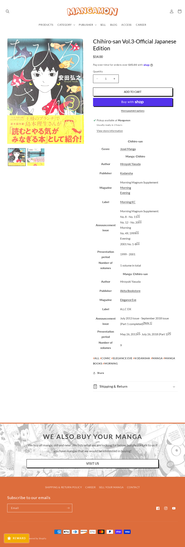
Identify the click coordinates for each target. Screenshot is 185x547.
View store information (110, 130)
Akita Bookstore (130, 290)
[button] (8, 11)
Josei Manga (128, 149)
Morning (125, 187)
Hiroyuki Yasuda (130, 164)
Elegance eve (122, 358)
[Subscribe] (68, 508)
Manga (157, 358)
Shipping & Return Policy (63, 487)
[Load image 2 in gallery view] (36, 157)
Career (90, 487)
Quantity (98, 71)
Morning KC (127, 202)
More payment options (132, 110)
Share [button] (100, 372)
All (96, 358)
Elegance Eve (128, 299)
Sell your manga (111, 487)
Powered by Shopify (36, 538)
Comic (106, 358)
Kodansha (126, 173)
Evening (125, 192)
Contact (133, 487)
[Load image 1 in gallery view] (16, 157)
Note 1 (147, 323)
